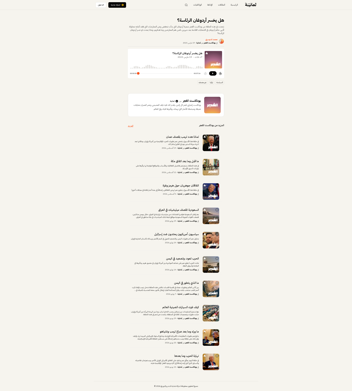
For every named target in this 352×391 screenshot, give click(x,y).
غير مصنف (202, 82)
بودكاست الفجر (210, 42)
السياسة (220, 82)
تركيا (211, 82)
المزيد (130, 126)
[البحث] (186, 5)
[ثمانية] (250, 5)
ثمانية (198, 42)
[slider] (138, 73)
